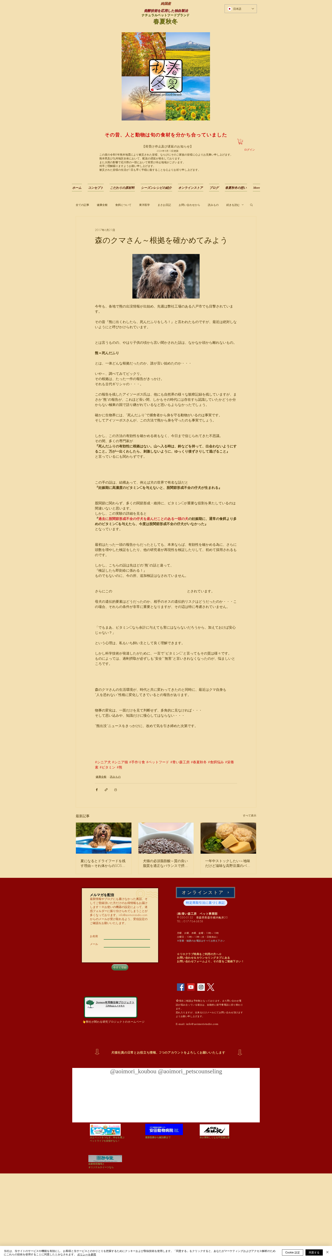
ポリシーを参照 (86, 1254)
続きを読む (233, 205)
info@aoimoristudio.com (133, 915)
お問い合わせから (189, 205)
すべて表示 (249, 815)
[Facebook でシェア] (97, 790)
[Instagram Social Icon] (201, 987)
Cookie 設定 (292, 1252)
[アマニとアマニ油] (166, 838)
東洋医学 (144, 205)
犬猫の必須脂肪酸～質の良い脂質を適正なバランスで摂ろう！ (165, 863)
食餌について (123, 205)
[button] (240, 141)
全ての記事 (82, 205)
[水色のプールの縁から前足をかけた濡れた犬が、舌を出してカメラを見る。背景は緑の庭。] (103, 838)
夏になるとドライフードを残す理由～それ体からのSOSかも (103, 863)
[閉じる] (327, 1252)
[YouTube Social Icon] (191, 987)
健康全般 (102, 205)
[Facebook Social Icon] (180, 987)
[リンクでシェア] (106, 790)
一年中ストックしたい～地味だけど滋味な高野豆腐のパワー (227, 863)
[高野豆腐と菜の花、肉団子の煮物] (228, 838)
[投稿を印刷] (115, 790)
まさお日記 (164, 205)
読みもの (213, 205)
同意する (314, 1252)
